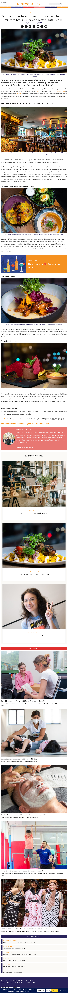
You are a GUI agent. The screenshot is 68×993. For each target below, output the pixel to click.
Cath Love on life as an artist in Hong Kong (34, 636)
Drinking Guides (34, 260)
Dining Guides (34, 12)
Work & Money (34, 510)
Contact (28, 983)
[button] (10, 6)
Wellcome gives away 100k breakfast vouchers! (19, 943)
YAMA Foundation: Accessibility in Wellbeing (19, 759)
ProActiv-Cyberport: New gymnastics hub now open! (22, 871)
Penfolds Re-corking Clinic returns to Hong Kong (19, 954)
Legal (34, 983)
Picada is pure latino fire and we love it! (34, 574)
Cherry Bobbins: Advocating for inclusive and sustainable (24, 929)
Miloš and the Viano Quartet (12, 972)
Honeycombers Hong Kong (29, 4)
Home (2, 983)
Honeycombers (11, 980)
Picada (3, 419)
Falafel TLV (61, 91)
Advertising (19, 983)
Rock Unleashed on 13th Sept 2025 (14, 960)
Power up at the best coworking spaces (34, 513)
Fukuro (18, 94)
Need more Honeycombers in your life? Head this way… (25, 423)
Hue (37, 91)
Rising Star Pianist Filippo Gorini (14, 966)
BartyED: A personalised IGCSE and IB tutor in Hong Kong (24, 701)
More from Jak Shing (24, 447)
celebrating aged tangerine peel (14, 949)
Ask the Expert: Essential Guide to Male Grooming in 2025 (24, 815)
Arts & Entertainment (34, 633)
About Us (9, 983)
